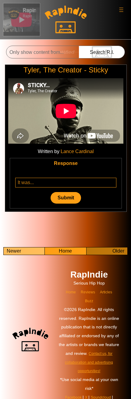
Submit (66, 197)
